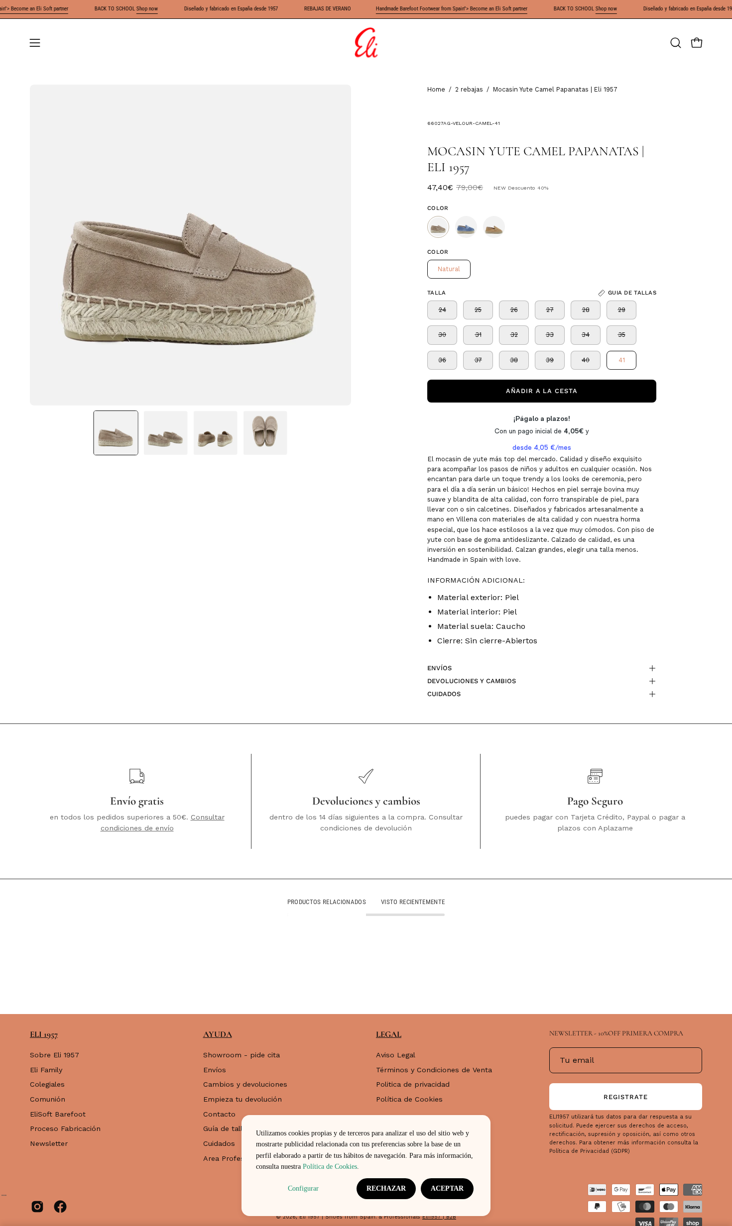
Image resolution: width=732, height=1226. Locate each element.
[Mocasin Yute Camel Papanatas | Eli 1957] (116, 432)
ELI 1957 (44, 1034)
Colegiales (47, 1085)
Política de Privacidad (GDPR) (589, 1151)
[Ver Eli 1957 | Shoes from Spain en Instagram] (37, 1206)
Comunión (47, 1099)
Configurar (303, 1188)
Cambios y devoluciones (245, 1085)
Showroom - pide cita (241, 1055)
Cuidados (219, 1143)
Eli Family (46, 1070)
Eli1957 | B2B (439, 1217)
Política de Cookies (409, 1099)
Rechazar (386, 1188)
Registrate (626, 1097)
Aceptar (447, 1188)
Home (436, 89)
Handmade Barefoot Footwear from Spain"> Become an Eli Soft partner (451, 8)
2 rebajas (469, 89)
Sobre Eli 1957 (54, 1055)
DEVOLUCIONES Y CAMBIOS (471, 681)
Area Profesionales (236, 1158)
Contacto (219, 1114)
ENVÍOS (439, 668)
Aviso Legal (395, 1055)
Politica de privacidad (413, 1085)
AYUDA (217, 1034)
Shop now (147, 8)
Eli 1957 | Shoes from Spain (337, 1217)
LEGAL (388, 1034)
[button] (675, 42)
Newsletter (49, 1143)
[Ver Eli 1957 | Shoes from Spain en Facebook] (60, 1206)
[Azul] (466, 227)
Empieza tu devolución (242, 1099)
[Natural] (438, 227)
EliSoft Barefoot (58, 1114)
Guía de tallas (226, 1129)
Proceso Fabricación (65, 1129)
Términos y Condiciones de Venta (434, 1070)
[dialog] (366, 1165)
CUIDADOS (444, 694)
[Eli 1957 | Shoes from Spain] (366, 42)
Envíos (214, 1070)
